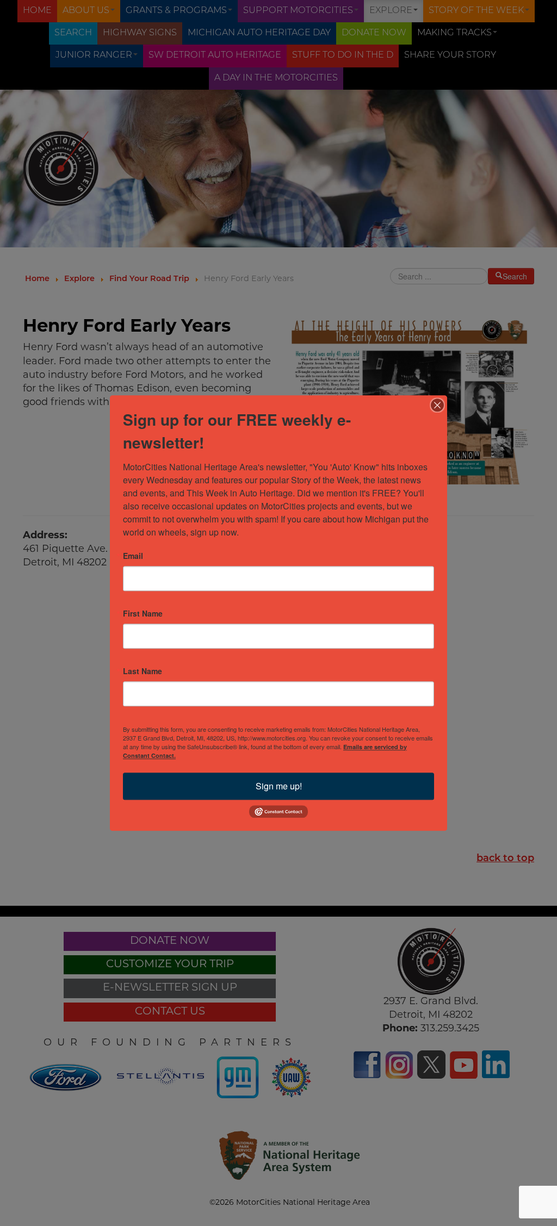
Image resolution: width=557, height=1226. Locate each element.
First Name (143, 613)
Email (133, 555)
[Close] (437, 405)
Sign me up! (279, 786)
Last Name (142, 671)
